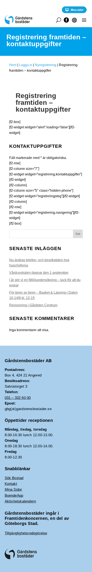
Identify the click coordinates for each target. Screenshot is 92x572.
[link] (74, 12)
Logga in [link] (25, 65)
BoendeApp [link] (14, 495)
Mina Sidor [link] (13, 490)
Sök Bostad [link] (14, 478)
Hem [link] (12, 65)
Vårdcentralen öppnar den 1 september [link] (38, 272)
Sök (77, 234)
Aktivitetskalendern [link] (20, 501)
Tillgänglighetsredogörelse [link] (26, 533)
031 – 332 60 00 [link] (18, 398)
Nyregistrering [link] (45, 65)
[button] (84, 19)
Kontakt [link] (11, 484)
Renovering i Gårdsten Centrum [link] (33, 305)
